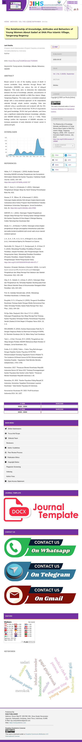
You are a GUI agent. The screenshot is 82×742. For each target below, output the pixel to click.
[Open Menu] (4, 2)
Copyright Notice (13, 462)
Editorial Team (13, 438)
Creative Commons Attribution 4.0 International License (63, 109)
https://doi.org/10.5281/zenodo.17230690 (22, 61)
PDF (56, 47)
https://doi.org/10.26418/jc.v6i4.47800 (23, 208)
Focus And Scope (14, 433)
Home (6, 21)
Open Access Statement (16, 481)
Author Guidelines (14, 448)
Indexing (9, 471)
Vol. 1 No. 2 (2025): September (30, 21)
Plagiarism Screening (13, 467)
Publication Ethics (13, 457)
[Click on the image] (41, 521)
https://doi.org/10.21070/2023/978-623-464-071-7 (21, 262)
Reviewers (9, 443)
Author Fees (10, 476)
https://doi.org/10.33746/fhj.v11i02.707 (17, 182)
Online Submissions (14, 429)
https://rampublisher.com (17, 723)
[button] (57, 155)
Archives (14, 21)
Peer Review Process (15, 452)
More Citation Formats (60, 145)
